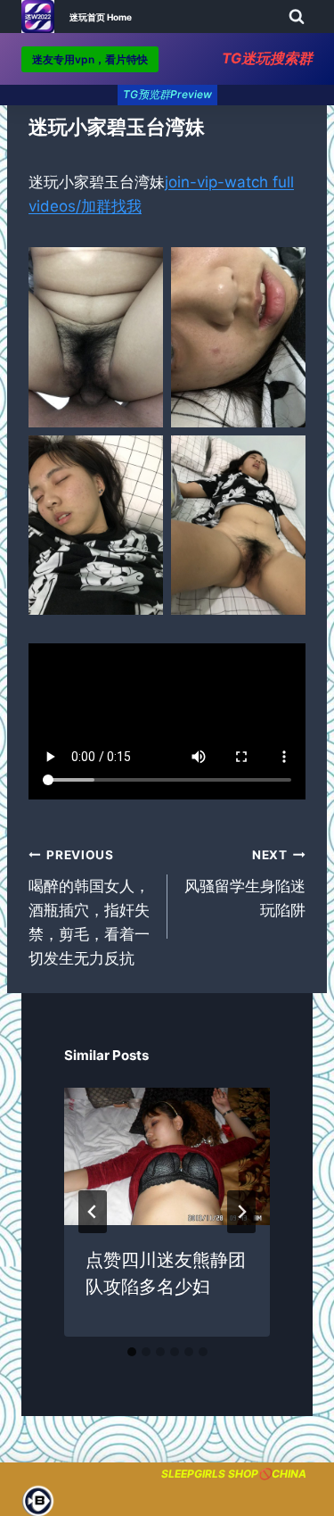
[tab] (131, 1351)
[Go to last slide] (92, 1211)
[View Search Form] (297, 17)
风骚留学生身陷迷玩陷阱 (244, 883)
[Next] (241, 1211)
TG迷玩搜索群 (267, 58)
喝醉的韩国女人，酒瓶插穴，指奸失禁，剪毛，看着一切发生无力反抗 (89, 907)
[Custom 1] (36, 1501)
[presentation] (167, 1156)
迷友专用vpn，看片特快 (90, 59)
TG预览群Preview (167, 94)
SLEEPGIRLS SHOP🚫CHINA (233, 1473)
